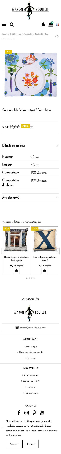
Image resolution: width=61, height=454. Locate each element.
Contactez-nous (31, 375)
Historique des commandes (31, 352)
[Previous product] (56, 36)
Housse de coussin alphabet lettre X (44, 258)
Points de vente (31, 393)
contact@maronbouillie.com (33, 327)
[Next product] (58, 36)
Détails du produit (13, 145)
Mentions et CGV (31, 381)
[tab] (30, 145)
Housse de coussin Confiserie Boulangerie (16, 258)
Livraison (31, 387)
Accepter (14, 444)
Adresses (31, 358)
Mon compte (31, 346)
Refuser (30, 444)
